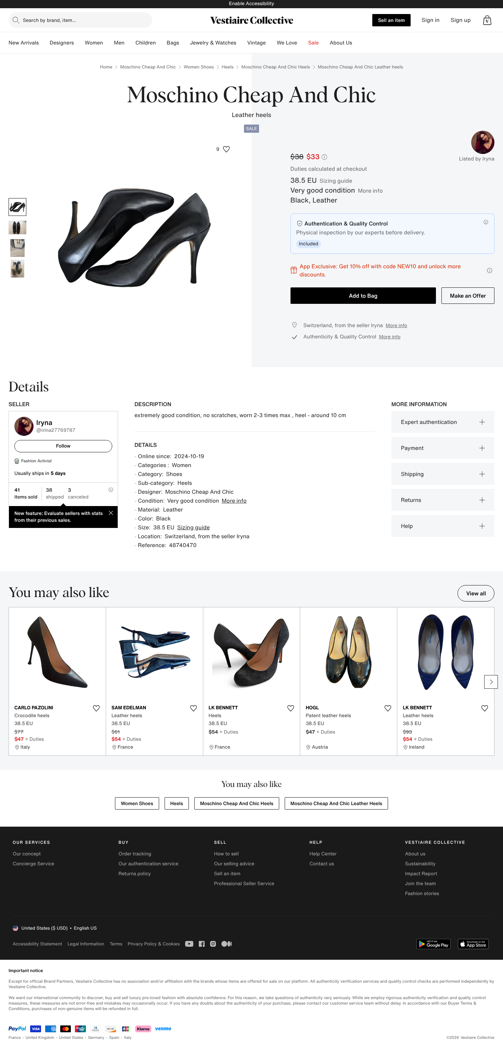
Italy (128, 1037)
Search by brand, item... (49, 20)
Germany (96, 1037)
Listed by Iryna (476, 158)
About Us (341, 43)
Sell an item (391, 20)
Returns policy (134, 873)
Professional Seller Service (244, 883)
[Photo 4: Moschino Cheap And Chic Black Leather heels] (17, 268)
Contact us (322, 863)
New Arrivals (24, 43)
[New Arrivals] (44, 43)
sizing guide (336, 181)
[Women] (108, 43)
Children (146, 43)
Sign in (431, 20)
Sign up (461, 20)
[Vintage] (271, 43)
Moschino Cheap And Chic (148, 67)
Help (407, 526)
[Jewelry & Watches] (241, 43)
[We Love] (303, 43)
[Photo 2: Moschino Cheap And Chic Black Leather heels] (17, 227)
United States (71, 1037)
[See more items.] (491, 682)
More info (370, 190)
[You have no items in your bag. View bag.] (487, 20)
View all (476, 593)
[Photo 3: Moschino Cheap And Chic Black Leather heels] (17, 248)
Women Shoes (199, 67)
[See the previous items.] (12, 682)
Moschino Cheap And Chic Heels (275, 67)
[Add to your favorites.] (96, 708)
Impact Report (421, 873)
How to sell (226, 853)
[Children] (161, 43)
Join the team (420, 883)
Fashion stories (422, 893)
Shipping (412, 474)
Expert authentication (429, 422)
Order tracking (134, 853)
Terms (115, 944)
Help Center (323, 853)
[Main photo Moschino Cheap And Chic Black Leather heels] (17, 207)
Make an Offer (468, 296)
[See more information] (489, 270)
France (15, 1037)
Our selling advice (234, 863)
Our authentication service (148, 863)
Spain (114, 1037)
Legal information (85, 944)
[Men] (130, 43)
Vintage (256, 43)
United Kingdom (40, 1037)
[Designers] (79, 43)
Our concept (27, 853)
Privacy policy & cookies (154, 944)
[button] (487, 20)
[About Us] (357, 43)
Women (94, 43)
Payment (412, 448)
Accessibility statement (37, 944)
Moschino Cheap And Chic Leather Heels (336, 803)
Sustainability (420, 863)
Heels (227, 67)
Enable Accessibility (251, 3)
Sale (313, 43)
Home (106, 67)
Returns (411, 500)
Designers (62, 43)
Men (119, 43)
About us (415, 853)
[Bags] (184, 43)
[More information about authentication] (486, 222)
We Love (287, 43)
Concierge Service (33, 863)
